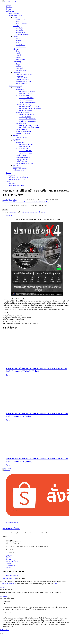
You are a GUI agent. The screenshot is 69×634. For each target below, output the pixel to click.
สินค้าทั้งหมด (10, 11)
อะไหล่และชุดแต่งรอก (22, 34)
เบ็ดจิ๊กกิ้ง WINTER (21, 161)
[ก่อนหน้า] (0, 633)
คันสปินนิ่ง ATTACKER (26, 93)
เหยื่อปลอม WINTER (22, 159)
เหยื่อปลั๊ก (18, 55)
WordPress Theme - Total (9, 578)
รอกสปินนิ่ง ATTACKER (26, 100)
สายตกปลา (16, 36)
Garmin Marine (17, 167)
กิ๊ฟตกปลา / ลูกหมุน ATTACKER (28, 125)
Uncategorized (12, 200)
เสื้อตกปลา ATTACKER (23, 133)
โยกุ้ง (17, 51)
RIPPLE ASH (16, 139)
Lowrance (15, 165)
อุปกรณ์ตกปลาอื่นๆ (21, 83)
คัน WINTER (19, 21)
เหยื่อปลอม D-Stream (22, 137)
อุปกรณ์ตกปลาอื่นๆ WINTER (24, 163)
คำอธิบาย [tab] (9, 215)
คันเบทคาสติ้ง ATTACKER (27, 91)
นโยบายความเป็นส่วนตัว (16, 185)
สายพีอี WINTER (21, 155)
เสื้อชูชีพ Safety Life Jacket (23, 81)
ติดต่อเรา (8, 181)
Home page (9, 555)
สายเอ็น (18, 42)
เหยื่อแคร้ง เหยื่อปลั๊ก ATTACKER (29, 106)
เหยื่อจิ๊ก (18, 53)
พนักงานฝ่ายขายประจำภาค (17, 179)
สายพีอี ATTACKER (25, 117)
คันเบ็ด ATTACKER (21, 89)
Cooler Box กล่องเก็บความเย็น (24, 74)
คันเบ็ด (15, 17)
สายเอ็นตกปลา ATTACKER (27, 121)
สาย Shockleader (20, 45)
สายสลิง (18, 40)
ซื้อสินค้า (5, 209)
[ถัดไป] (2, 633)
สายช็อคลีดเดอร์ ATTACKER (27, 114)
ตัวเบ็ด (18, 64)
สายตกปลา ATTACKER (23, 112)
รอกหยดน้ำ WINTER (25, 151)
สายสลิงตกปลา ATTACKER (27, 119)
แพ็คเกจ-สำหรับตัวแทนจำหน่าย (18, 177)
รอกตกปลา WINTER (22, 149)
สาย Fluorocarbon (21, 47)
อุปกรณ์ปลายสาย (21, 70)
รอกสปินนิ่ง (19, 28)
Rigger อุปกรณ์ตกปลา (12, 522)
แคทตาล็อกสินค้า (14, 13)
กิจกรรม (8, 9)
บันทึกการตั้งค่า (4, 630)
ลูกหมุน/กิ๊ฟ (19, 68)
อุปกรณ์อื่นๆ (16, 72)
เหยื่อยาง (18, 57)
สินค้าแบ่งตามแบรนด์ (15, 86)
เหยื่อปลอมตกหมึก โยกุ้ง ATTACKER (30, 108)
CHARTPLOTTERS (21, 77)
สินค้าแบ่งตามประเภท (15, 15)
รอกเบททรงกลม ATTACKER (27, 102)
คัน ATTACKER (20, 19)
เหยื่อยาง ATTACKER (25, 110)
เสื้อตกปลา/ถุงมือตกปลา (23, 79)
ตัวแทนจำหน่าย (10, 175)
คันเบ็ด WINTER (21, 142)
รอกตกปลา (16, 26)
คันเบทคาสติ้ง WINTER (26, 144)
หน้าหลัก (8, 5)
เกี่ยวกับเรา (9, 7)
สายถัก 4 (44, 212)
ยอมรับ (2, 587)
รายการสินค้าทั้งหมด (12, 561)
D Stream (15, 135)
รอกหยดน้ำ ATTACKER (26, 98)
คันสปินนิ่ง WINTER (25, 146)
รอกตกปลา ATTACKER (23, 96)
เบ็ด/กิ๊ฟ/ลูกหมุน (17, 61)
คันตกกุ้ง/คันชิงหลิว (21, 24)
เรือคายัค (8, 173)
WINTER (15, 140)
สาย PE (18, 38)
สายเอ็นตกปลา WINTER (23, 157)
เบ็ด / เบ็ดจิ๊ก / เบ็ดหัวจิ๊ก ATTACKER (29, 127)
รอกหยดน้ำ (19, 30)
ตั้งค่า (55, 583)
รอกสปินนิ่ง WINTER (25, 153)
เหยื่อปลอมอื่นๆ (20, 59)
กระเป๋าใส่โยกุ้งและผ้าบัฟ (23, 131)
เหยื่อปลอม (16, 49)
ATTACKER (16, 87)
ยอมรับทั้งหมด (4, 596)
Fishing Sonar (19, 76)
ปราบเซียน (26, 212)
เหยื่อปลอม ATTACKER (23, 104)
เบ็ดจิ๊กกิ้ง (18, 66)
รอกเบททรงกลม (21, 32)
